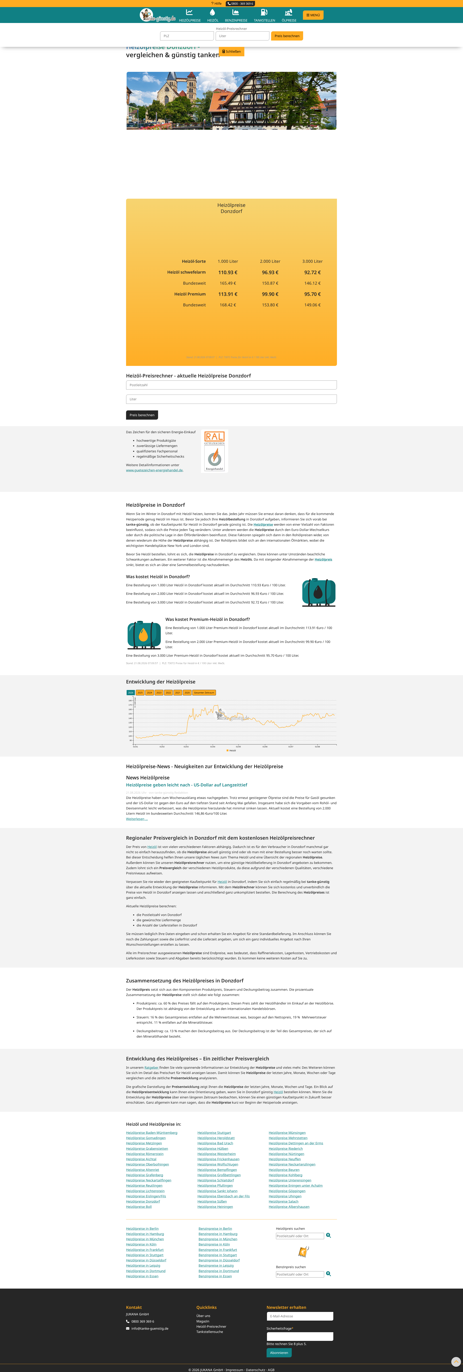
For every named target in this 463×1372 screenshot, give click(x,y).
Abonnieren (279, 1352)
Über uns (203, 1316)
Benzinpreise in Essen (215, 1276)
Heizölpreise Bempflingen (217, 1170)
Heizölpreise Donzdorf (143, 1201)
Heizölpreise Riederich (286, 1148)
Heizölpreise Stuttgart (214, 1132)
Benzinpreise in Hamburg (218, 1234)
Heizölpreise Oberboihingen (147, 1164)
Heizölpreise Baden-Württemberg (151, 1132)
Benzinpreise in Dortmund (219, 1271)
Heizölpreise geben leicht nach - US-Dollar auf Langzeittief (186, 785)
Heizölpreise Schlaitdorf (215, 1180)
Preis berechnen (142, 415)
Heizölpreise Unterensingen (290, 1180)
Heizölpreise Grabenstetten (147, 1148)
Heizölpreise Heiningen (215, 1206)
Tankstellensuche (209, 1331)
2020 (187, 692)
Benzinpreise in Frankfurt (218, 1250)
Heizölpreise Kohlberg (285, 1175)
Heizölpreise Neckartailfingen (148, 1180)
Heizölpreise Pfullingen (215, 1185)
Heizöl (152, 847)
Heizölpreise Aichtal (141, 1159)
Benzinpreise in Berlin (215, 1228)
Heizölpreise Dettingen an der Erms (296, 1143)
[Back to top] (456, 1362)
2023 (159, 692)
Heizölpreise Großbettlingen (219, 1175)
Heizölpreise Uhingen (285, 1196)
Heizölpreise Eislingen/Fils (146, 1196)
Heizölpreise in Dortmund (145, 1271)
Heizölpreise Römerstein (144, 1154)
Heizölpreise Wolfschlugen (217, 1164)
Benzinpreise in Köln (214, 1244)
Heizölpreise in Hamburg (145, 1234)
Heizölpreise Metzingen (144, 1143)
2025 (140, 692)
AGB (271, 1370)
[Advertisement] (231, 161)
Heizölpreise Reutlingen (144, 1185)
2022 (168, 692)
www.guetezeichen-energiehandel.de (154, 470)
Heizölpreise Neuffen (285, 1159)
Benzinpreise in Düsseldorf (219, 1260)
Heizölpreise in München (145, 1239)
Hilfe (218, 3)
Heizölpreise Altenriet (142, 1170)
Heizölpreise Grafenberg (144, 1175)
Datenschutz (255, 1370)
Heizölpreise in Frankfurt (145, 1250)
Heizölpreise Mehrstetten (288, 1138)
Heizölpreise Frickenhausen (218, 1159)
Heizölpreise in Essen (142, 1276)
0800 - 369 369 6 (242, 4)
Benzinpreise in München (218, 1239)
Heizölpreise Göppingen (287, 1191)
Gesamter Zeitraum (204, 692)
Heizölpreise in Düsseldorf (146, 1260)
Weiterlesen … (137, 819)
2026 (130, 692)
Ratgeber (152, 1067)
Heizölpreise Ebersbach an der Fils (223, 1196)
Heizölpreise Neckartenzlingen (292, 1164)
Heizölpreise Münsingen (287, 1132)
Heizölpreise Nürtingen (286, 1154)
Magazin (202, 1321)
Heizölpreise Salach (283, 1201)
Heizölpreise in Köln (141, 1244)
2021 (177, 692)
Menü (314, 15)
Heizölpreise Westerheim (216, 1154)
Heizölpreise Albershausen (289, 1206)
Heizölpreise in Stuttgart (144, 1255)
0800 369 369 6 (142, 1321)
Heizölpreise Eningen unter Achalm (296, 1185)
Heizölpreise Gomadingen (146, 1138)
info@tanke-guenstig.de (149, 1328)
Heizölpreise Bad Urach (215, 1143)
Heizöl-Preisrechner (211, 1326)
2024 (149, 692)
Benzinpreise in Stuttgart (218, 1255)
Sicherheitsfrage (280, 1328)
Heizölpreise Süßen (212, 1201)
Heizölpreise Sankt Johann (217, 1191)
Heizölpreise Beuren (284, 1170)
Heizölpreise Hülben (212, 1148)
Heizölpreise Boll (139, 1206)
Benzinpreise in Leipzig (216, 1265)
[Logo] (158, 15)
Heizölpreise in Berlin (142, 1228)
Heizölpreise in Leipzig (143, 1265)
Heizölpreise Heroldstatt (216, 1138)
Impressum (234, 1370)
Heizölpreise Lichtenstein (145, 1191)
